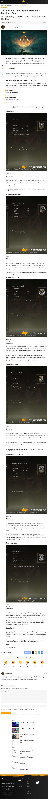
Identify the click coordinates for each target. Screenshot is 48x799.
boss (38, 622)
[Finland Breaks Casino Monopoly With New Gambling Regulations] (15, 751)
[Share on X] (8, 23)
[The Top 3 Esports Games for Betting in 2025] (15, 724)
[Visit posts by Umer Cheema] (2, 673)
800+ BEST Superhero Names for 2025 (27, 734)
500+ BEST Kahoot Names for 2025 (27, 740)
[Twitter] (37, 782)
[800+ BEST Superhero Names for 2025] (15, 736)
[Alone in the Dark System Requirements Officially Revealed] (15, 757)
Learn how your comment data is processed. (31, 715)
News (21, 753)
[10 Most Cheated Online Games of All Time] (15, 730)
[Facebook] (46, 673)
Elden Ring (4, 7)
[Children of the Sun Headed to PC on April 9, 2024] (15, 763)
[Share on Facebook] (6, 23)
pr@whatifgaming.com (7, 794)
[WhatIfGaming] (24, 2)
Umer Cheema (8, 26)
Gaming (21, 725)
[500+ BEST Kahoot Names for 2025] (15, 742)
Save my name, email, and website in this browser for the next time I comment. (18, 709)
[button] (2, 2)
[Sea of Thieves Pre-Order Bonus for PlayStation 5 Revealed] (15, 769)
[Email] (10, 23)
